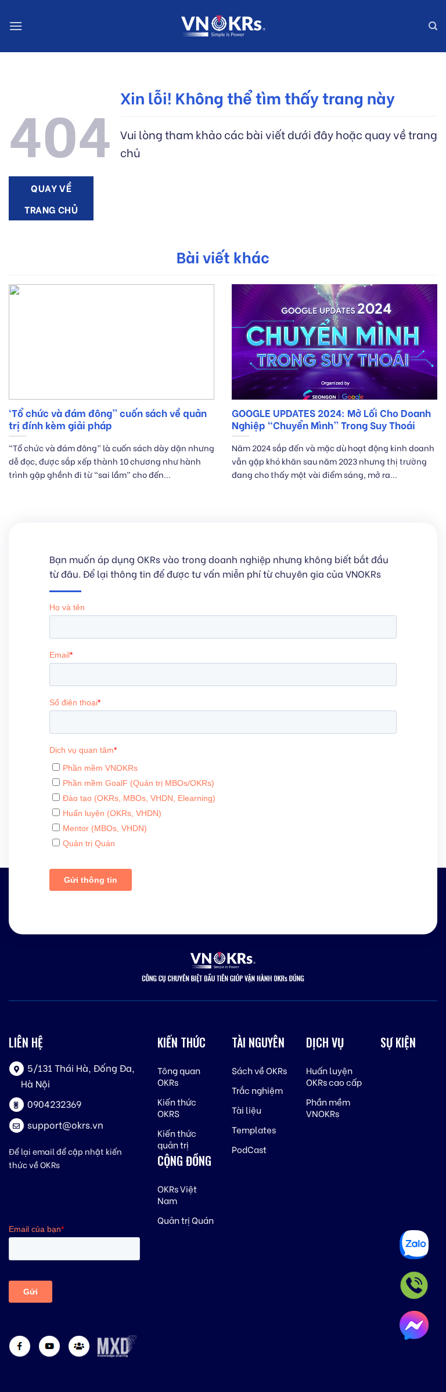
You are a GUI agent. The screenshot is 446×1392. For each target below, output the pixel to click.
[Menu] (16, 26)
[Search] (433, 26)
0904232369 (54, 1103)
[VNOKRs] (223, 26)
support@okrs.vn (65, 1124)
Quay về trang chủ (51, 198)
